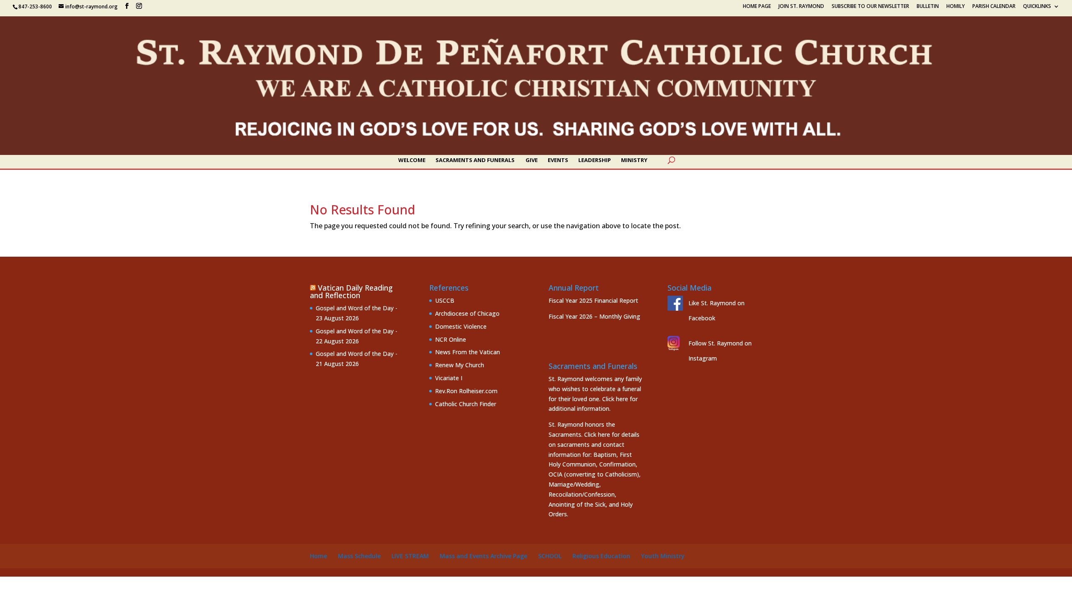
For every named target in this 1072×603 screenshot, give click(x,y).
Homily (955, 7)
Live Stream (410, 556)
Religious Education (601, 556)
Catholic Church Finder (465, 404)
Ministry (634, 160)
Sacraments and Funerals (475, 160)
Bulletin (928, 7)
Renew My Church (459, 365)
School (550, 556)
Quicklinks (1037, 7)
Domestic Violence (461, 326)
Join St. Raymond (801, 7)
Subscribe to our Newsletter (870, 7)
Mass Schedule (359, 556)
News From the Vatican (467, 352)
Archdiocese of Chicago (467, 313)
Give (532, 160)
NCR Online (450, 339)
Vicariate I (448, 378)
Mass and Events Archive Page (483, 556)
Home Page (757, 7)
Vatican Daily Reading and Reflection (351, 291)
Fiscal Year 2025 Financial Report (593, 300)
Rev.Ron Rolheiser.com (466, 391)
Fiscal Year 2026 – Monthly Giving (594, 316)
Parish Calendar (993, 7)
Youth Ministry (663, 556)
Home (318, 556)
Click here (615, 399)
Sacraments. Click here (579, 434)
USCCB (444, 300)
